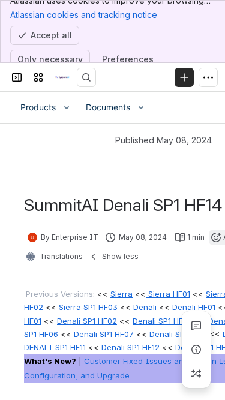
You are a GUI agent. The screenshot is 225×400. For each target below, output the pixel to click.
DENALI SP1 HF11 (55, 347)
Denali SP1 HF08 (179, 334)
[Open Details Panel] (196, 349)
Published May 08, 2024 (163, 140)
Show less (120, 256)
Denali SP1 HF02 (87, 321)
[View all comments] (196, 325)
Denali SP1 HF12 (130, 347)
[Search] (86, 77)
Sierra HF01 (168, 294)
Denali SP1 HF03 (163, 321)
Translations (61, 256)
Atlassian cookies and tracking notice (83, 15)
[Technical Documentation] (62, 77)
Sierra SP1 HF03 (88, 307)
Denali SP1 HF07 (104, 334)
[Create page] (196, 373)
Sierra (121, 294)
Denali (145, 307)
